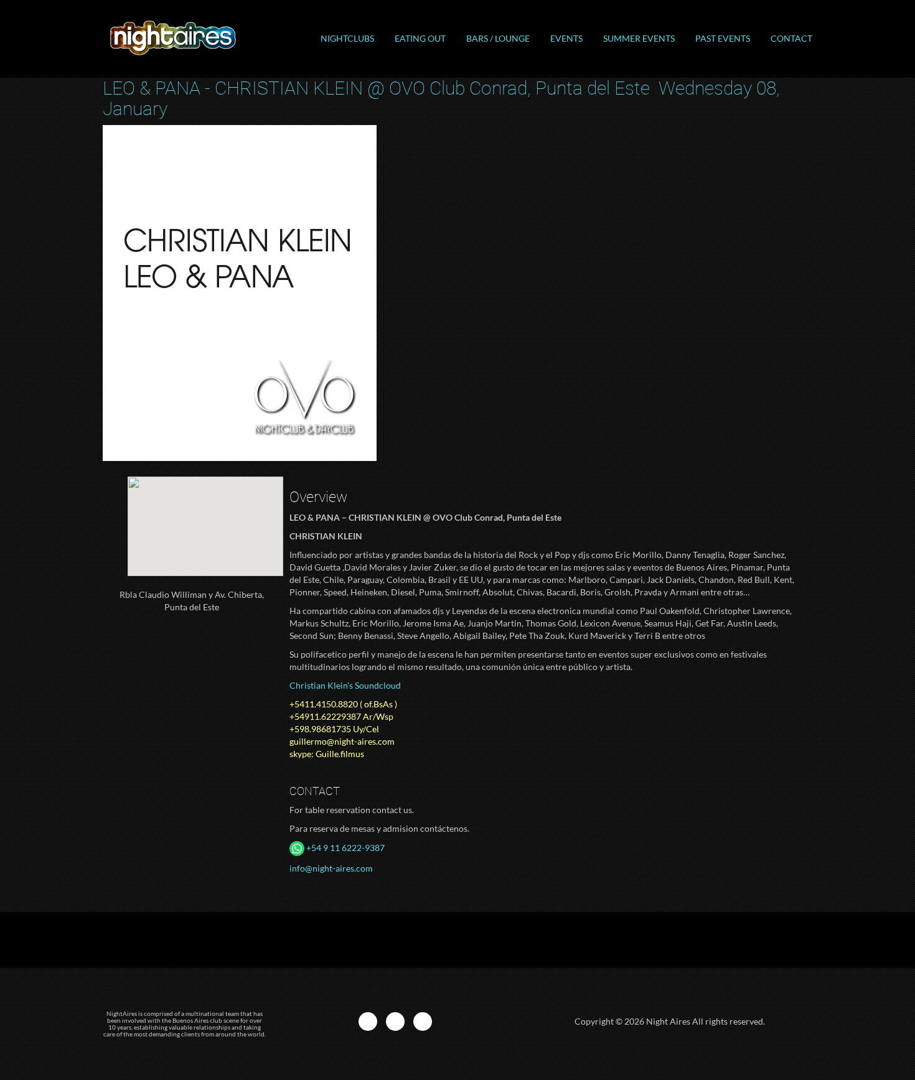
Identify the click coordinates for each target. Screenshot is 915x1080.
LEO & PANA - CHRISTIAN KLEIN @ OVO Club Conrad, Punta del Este (441, 98)
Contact (791, 38)
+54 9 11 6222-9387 (344, 847)
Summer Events (639, 38)
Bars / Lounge (498, 38)
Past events (722, 38)
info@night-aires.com (331, 868)
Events (566, 38)
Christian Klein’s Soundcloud (345, 685)
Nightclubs (347, 38)
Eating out (420, 38)
